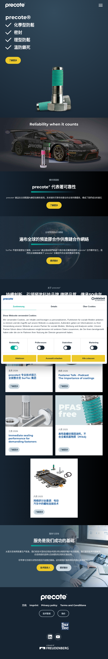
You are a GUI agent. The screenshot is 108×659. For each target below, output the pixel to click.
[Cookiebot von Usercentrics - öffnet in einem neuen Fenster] (93, 299)
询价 (63, 613)
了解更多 (13, 60)
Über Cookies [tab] (89, 306)
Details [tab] (54, 306)
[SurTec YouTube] (58, 636)
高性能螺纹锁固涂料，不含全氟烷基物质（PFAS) (72, 435)
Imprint (34, 605)
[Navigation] (100, 5)
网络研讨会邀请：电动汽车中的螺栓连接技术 (46, 502)
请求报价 (54, 260)
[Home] (15, 5)
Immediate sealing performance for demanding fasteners (22, 438)
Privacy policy (49, 605)
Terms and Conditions (73, 605)
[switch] (41, 348)
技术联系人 (45, 567)
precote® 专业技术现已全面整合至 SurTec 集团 (22, 377)
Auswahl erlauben (54, 358)
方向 (24, 605)
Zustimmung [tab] (19, 306)
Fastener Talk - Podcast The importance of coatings (76, 377)
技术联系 (47, 613)
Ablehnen (19, 358)
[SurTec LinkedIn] (50, 636)
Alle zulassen (88, 358)
